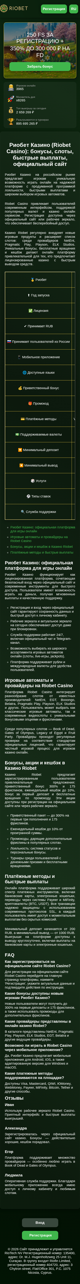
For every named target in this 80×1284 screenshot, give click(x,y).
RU (73, 9)
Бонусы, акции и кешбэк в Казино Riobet (41, 547)
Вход (40, 1223)
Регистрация (54, 9)
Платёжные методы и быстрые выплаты (41, 552)
